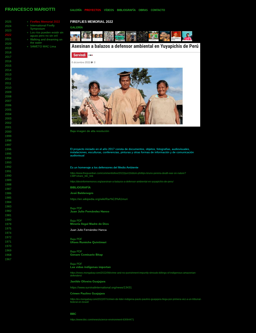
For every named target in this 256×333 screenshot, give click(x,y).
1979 (8, 224)
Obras (143, 10)
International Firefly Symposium (42, 27)
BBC (73, 313)
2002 (8, 122)
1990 (8, 175)
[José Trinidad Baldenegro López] (187, 40)
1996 (8, 149)
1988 (8, 184)
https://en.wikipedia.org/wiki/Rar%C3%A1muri (99, 199)
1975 (8, 228)
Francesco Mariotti (30, 9)
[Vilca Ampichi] (75, 40)
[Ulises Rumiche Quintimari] (154, 40)
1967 (8, 259)
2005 (8, 109)
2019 (8, 48)
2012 (8, 78)
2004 (8, 114)
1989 (8, 180)
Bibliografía (126, 10)
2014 (8, 70)
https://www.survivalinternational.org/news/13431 (101, 287)
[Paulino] (109, 40)
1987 (8, 188)
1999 (8, 136)
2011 (8, 83)
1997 (8, 144)
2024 (8, 26)
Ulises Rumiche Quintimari (88, 242)
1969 (8, 250)
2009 (8, 92)
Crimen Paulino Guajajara (87, 293)
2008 (8, 96)
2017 (8, 56)
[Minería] (165, 40)
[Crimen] (98, 40)
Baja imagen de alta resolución (89, 131)
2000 (8, 131)
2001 (8, 127)
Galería (76, 10)
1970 (8, 246)
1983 (8, 206)
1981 (8, 215)
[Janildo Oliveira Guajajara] (86, 40)
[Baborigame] (176, 40)
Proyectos (93, 10)
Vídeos (109, 10)
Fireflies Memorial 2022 (45, 21)
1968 (8, 254)
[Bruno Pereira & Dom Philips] (142, 40)
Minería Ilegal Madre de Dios (89, 223)
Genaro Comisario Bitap (86, 254)
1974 (8, 232)
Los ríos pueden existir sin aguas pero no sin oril (46, 34)
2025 (8, 21)
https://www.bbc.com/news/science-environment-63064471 (102, 319)
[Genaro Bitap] (131, 40)
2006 (8, 105)
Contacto (158, 10)
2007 (8, 100)
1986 (8, 193)
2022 (8, 34)
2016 (8, 61)
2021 (8, 39)
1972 (8, 237)
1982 (8, 210)
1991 (8, 171)
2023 (8, 30)
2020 (8, 43)
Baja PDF (76, 208)
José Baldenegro (81, 193)
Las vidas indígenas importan (90, 267)
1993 (8, 162)
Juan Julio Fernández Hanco (89, 211)
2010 (8, 87)
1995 (8, 153)
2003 (8, 118)
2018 (8, 52)
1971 (8, 241)
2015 (8, 65)
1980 (8, 219)
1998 (8, 140)
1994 (8, 158)
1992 (8, 166)
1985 (8, 197)
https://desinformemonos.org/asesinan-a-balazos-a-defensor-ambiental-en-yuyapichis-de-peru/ (121, 181)
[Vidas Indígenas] (120, 40)
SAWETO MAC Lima (43, 46)
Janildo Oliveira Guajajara (87, 281)
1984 (8, 202)
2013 (8, 74)
